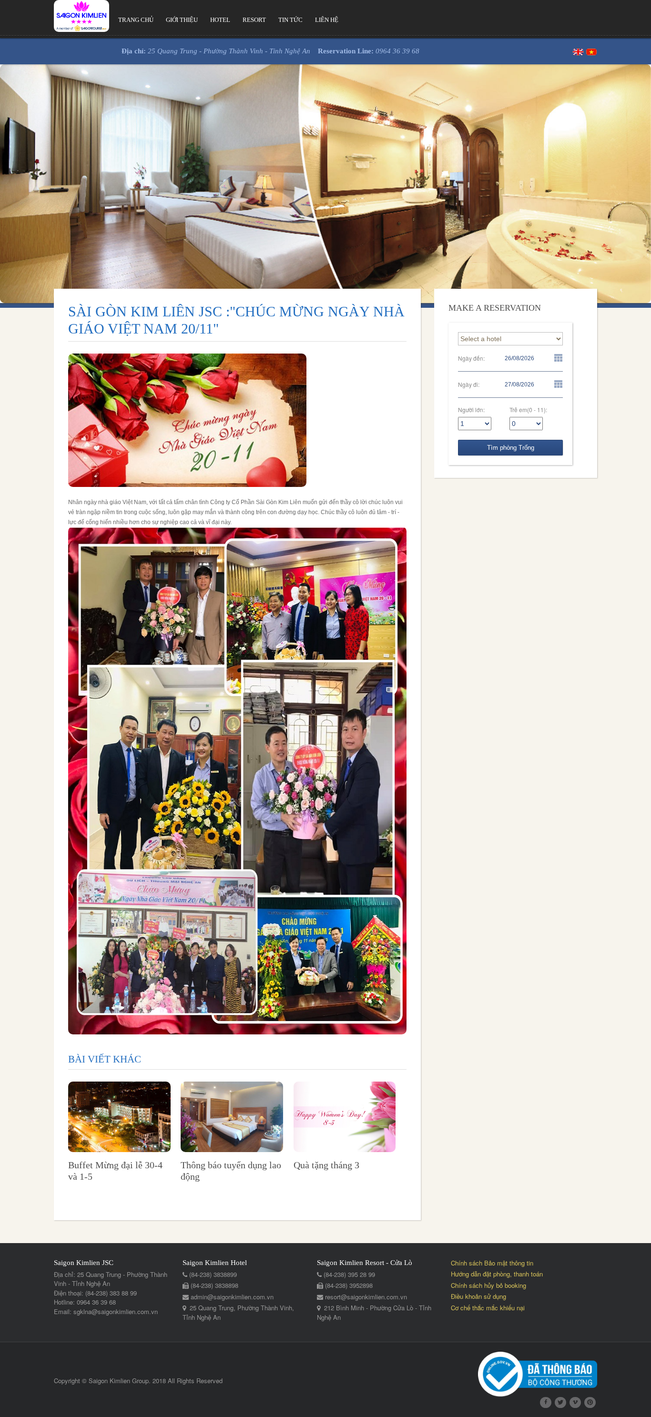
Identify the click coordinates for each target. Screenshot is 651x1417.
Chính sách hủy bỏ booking (488, 1285)
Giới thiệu (182, 19)
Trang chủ (135, 19)
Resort (254, 19)
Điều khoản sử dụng (478, 1296)
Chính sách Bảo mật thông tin (492, 1262)
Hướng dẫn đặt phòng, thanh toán (497, 1273)
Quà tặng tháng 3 (326, 1165)
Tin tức (290, 19)
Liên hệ (326, 19)
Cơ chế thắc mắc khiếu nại (488, 1307)
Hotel (220, 19)
